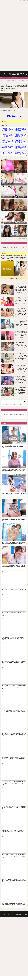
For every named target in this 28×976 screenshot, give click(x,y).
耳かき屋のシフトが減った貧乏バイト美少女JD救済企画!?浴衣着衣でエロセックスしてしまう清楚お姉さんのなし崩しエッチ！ (14, 519)
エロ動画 (8, 80)
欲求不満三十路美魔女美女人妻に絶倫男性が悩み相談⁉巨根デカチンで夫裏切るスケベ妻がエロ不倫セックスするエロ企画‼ (13, 711)
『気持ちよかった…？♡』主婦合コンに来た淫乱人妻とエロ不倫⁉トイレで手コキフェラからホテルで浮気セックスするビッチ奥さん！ (13, 638)
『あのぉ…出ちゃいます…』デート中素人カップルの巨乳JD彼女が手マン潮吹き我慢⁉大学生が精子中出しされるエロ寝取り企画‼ (13, 446)
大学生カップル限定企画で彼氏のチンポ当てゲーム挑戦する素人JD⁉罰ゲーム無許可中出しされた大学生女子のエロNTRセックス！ (14, 807)
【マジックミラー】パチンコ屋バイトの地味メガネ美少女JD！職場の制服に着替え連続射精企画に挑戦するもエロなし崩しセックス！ (14, 687)
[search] (24, 402)
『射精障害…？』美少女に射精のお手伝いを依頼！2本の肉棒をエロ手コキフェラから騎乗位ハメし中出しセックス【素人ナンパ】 (21, 334)
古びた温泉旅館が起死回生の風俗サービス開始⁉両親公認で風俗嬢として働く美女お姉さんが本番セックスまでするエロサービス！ (14, 904)
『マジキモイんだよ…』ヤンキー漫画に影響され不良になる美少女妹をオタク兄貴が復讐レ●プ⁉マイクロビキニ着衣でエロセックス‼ (21, 300)
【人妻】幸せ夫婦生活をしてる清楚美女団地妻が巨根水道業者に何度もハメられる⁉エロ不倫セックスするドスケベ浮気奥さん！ (21, 289)
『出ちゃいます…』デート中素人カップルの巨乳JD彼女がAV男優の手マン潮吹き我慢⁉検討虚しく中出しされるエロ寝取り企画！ (21, 322)
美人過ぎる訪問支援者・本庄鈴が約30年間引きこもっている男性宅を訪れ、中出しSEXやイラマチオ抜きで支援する (21, 345)
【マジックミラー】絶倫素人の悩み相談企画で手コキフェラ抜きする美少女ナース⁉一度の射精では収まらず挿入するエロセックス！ (14, 734)
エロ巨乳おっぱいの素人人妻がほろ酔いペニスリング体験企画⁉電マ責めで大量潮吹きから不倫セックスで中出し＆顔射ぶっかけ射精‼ (13, 470)
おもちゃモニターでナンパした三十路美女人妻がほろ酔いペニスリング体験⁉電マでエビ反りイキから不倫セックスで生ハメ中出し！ (14, 783)
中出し (20, 404)
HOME (3, 80)
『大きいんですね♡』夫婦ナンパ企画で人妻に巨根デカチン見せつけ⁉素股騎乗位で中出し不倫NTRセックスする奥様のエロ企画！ (14, 614)
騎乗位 (7, 404)
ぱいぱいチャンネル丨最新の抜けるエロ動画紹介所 (14, 74)
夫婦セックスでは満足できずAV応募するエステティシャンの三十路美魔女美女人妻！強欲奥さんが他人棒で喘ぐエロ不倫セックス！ (21, 390)
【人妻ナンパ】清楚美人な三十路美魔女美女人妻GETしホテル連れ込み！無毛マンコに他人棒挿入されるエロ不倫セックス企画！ (14, 880)
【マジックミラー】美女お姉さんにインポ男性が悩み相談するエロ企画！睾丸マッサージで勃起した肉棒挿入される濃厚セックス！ (14, 856)
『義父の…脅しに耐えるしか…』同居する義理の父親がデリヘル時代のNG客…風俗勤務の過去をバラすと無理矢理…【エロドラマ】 (21, 379)
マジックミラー (15, 404)
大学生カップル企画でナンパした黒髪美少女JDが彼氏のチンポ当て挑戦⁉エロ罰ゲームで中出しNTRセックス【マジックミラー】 (14, 495)
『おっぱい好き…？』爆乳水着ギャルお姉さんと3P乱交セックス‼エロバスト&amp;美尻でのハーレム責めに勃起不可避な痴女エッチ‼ (14, 758)
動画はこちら (14, 115)
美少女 (4, 404)
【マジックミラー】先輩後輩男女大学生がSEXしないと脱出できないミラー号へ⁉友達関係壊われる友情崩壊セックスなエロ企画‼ (14, 662)
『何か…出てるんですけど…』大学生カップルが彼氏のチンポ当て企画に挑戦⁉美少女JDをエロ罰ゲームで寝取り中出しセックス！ (13, 831)
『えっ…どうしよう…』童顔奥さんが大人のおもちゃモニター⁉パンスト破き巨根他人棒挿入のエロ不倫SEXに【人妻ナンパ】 (14, 590)
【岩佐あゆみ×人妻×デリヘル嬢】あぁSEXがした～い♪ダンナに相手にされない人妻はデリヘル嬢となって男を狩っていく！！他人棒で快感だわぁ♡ (21, 312)
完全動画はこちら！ (14, 278)
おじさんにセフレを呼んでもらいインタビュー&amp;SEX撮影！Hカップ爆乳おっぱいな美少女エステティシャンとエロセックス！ (21, 369)
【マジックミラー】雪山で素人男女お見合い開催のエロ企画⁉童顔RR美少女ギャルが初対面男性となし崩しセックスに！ (13, 543)
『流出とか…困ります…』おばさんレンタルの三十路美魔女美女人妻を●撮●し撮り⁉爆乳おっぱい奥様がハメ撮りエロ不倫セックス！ (21, 356)
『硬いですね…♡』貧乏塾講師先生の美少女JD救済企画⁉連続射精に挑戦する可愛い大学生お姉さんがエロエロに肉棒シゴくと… (14, 566)
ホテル (11, 404)
